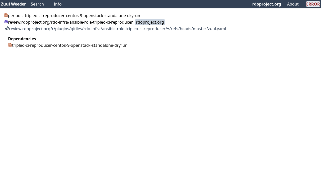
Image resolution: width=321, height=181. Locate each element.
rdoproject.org (266, 4)
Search (37, 4)
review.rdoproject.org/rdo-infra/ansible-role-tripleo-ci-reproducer (70, 22)
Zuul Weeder (13, 4)
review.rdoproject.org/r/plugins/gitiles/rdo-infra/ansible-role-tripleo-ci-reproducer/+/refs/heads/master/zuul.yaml (117, 28)
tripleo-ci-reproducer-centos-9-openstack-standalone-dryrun (69, 45)
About (293, 4)
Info (58, 4)
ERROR (313, 4)
